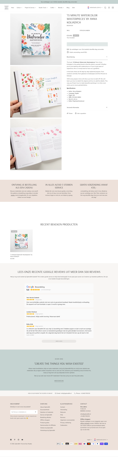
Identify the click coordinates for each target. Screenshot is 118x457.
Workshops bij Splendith (47, 430)
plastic (13, 195)
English (89, 439)
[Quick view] (29, 250)
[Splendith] (6, 7)
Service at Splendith (46, 415)
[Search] (105, 8)
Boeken (70, 25)
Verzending (63, 409)
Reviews (62, 417)
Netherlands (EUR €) (95, 7)
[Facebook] (11, 439)
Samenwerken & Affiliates (48, 425)
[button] (113, 8)
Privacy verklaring (65, 422)
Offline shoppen (45, 420)
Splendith (17, 444)
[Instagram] (18, 439)
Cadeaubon (63, 425)
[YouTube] (22, 439)
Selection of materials (46, 412)
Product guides (44, 422)
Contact (62, 407)
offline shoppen (85, 423)
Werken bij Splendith (46, 428)
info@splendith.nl (66, 393)
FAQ (61, 415)
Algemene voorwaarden (67, 420)
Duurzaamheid (44, 409)
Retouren (63, 412)
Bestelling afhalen (45, 417)
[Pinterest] (15, 439)
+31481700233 (85, 393)
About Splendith (45, 407)
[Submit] (35, 412)
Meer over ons (59, 380)
